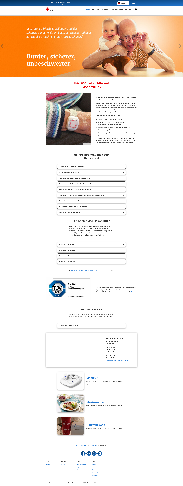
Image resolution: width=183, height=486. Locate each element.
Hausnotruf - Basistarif (66, 244)
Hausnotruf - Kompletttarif (68, 250)
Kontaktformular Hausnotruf (68, 326)
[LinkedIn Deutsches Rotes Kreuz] (99, 453)
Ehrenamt (63, 464)
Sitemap (94, 467)
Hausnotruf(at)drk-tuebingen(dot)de (117, 360)
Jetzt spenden (49, 464)
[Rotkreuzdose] (70, 426)
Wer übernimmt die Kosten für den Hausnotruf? (75, 184)
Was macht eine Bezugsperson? (70, 212)
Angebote (87, 9)
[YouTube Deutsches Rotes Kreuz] (88, 453)
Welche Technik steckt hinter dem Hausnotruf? (75, 178)
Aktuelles (79, 470)
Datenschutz (95, 470)
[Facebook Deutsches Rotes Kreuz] (83, 453)
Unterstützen (104, 9)
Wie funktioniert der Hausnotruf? (70, 172)
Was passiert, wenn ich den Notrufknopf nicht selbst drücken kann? (82, 195)
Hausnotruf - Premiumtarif (68, 261)
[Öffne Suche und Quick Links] (136, 9)
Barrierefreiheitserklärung (98, 473)
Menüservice (95, 402)
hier (132, 292)
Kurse (93, 9)
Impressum (95, 475)
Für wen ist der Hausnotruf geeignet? (71, 167)
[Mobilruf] (70, 381)
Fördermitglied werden (51, 467)
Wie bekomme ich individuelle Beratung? (73, 207)
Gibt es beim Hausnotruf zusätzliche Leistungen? (75, 189)
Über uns (131, 9)
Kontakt (94, 464)
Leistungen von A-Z (81, 473)
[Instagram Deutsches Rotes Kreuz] (94, 453)
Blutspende (64, 467)
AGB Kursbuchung (81, 464)
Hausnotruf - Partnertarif (67, 256)
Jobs (126, 9)
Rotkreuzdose (95, 425)
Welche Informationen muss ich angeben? (73, 201)
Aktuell (97, 9)
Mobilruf (92, 378)
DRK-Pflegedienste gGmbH (116, 9)
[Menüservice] (70, 403)
